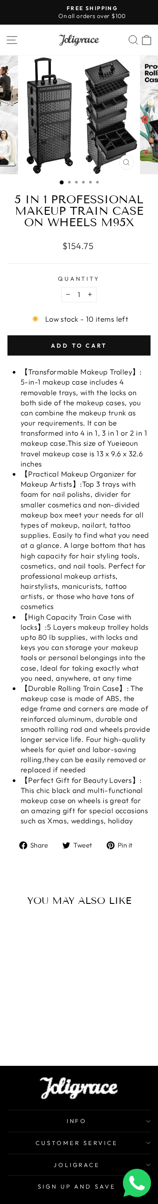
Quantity (79, 278)
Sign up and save (77, 1186)
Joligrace (77, 1164)
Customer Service (77, 1142)
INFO (77, 1120)
